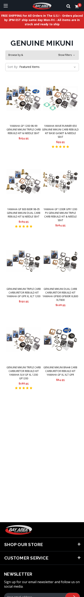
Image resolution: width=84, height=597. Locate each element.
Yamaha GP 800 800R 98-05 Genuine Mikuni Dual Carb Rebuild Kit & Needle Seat (23, 212)
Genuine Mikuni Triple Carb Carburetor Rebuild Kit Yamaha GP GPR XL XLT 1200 (24, 292)
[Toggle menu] (5, 5)
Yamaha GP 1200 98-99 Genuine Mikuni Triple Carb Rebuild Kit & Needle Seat (24, 129)
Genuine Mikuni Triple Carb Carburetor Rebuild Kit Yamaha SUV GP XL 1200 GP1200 (24, 373)
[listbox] (47, 67)
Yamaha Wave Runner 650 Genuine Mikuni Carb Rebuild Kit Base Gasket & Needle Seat (60, 131)
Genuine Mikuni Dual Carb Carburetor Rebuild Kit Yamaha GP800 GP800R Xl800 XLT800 (60, 294)
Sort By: (13, 67)
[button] (42, 55)
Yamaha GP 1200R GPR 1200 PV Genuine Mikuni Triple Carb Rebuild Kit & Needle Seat (60, 214)
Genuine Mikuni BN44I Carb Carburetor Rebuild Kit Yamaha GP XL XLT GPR (60, 371)
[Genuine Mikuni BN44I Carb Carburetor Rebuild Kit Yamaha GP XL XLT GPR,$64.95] (60, 339)
